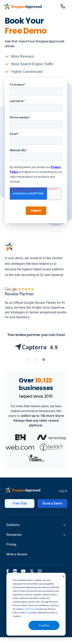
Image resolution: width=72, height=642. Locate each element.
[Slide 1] (28, 359)
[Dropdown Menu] (63, 5)
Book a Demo (52, 503)
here (26, 612)
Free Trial (20, 503)
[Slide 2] (35, 359)
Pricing (11, 544)
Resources (14, 535)
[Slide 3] (43, 359)
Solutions (13, 525)
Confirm (44, 625)
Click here (30, 609)
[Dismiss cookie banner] (62, 576)
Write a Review (16, 554)
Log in (62, 491)
